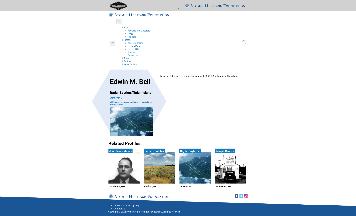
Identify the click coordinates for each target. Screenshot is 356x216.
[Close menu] (119, 21)
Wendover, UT (116, 97)
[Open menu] (112, 43)
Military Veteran (116, 104)
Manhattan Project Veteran (140, 102)
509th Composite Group (119, 102)
